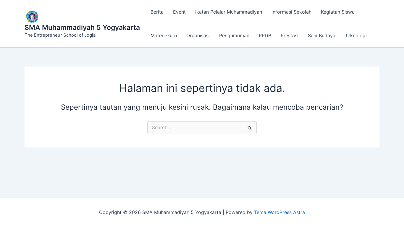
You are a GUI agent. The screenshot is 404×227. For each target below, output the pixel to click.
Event (179, 12)
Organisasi (198, 35)
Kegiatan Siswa (338, 12)
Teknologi (356, 35)
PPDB (265, 35)
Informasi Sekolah (291, 12)
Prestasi (289, 35)
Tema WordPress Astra (279, 212)
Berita (157, 12)
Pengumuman (234, 35)
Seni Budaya (321, 35)
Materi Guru (164, 35)
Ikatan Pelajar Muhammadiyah (228, 12)
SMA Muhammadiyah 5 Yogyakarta (82, 27)
